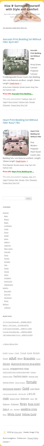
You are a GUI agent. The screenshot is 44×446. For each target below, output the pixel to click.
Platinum (6, 404)
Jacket (6, 236)
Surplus (17, 409)
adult (12, 358)
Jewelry (5, 288)
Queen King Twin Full (19, 105)
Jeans (6, 239)
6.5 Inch (11, 353)
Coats (6, 229)
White (4, 415)
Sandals (7, 262)
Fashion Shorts (8, 382)
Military (6, 304)
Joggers (7, 242)
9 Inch (5, 358)
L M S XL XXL (22, 394)
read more (14, 83)
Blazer (6, 219)
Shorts (6, 272)
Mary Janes (8, 249)
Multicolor (25, 398)
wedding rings (29, 409)
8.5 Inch (36, 353)
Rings (6, 301)
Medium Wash (15, 399)
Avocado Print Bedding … (22, 94)
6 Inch (5, 353)
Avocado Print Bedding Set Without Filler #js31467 (22, 41)
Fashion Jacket (7, 377)
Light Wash (35, 389)
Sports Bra (8, 281)
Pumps (6, 258)
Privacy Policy (33, 438)
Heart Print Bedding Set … (23, 171)
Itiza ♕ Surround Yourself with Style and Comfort (22, 7)
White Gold (14, 414)
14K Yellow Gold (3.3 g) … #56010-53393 (18, 335)
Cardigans (8, 226)
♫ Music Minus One (10, 344)
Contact (6, 441)
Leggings (7, 245)
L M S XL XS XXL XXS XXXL (10, 394)
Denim (6, 363)
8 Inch (29, 353)
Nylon (32, 399)
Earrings (7, 294)
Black (20, 358)
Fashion (25, 99)
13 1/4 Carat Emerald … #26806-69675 (17, 322)
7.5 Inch (23, 353)
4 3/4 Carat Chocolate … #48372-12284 (17, 329)
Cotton (38, 359)
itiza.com (18, 432)
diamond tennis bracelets (25, 363)
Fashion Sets (23, 102)
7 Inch (16, 353)
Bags (6, 216)
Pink (27, 180)
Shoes (6, 268)
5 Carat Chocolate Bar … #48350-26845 (17, 332)
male (6, 398)
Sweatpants (8, 285)
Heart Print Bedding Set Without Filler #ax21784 (20, 121)
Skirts (6, 275)
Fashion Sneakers (20, 383)
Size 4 (6, 409)
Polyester (6, 105)
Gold (25, 388)
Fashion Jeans (20, 376)
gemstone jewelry (12, 388)
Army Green (13, 102)
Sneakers (7, 278)
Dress (6, 232)
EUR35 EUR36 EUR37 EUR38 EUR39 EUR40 (16, 372)
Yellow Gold (29, 414)
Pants (6, 255)
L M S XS (31, 393)
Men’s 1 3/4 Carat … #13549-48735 (16, 325)
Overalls (7, 252)
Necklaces (8, 298)
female (32, 102)
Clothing (7, 308)
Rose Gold (33, 404)
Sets (30, 99)
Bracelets (7, 291)
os (36, 398)
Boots (6, 223)
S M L (11, 409)
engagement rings (19, 368)
